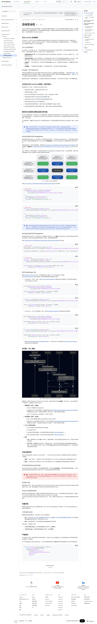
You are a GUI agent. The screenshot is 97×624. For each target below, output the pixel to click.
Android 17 (60, 597)
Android (21, 597)
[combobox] (62, 1)
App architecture (7, 6)
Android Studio (87, 1)
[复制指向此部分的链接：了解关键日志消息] (34, 512)
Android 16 (60, 599)
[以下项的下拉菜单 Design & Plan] (31, 1)
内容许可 (32, 572)
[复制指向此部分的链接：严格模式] (29, 535)
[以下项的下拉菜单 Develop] (40, 1)
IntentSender (63, 127)
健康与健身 (34, 601)
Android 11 (60, 609)
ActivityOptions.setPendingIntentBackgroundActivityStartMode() (59, 145)
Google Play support (88, 601)
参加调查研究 (87, 603)
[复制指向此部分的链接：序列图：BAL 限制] (36, 348)
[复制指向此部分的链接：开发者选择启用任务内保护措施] (42, 465)
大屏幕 (46, 597)
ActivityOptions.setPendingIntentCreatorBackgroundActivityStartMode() (41, 240)
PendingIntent (44, 128)
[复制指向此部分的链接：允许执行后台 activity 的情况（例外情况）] (53, 84)
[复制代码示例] (77, 187)
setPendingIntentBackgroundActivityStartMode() (65, 421)
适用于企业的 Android (24, 599)
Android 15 (60, 601)
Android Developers (26, 19)
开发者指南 (73, 599)
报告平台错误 (87, 597)
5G (33, 607)
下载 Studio (73, 603)
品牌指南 (30, 620)
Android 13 (60, 605)
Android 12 (60, 607)
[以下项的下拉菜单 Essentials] (20, 1)
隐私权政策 (34, 605)
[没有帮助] (77, 20)
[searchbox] (9, 11)
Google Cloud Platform (57, 615)
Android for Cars (48, 603)
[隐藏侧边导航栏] (16, 621)
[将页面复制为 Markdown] (41, 25)
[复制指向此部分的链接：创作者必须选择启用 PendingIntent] (44, 233)
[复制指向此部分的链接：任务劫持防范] (33, 452)
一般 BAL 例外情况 (58, 432)
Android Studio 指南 (75, 597)
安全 (20, 601)
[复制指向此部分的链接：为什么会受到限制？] (35, 47)
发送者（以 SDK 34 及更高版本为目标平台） (40, 517)
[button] (8, 20)
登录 (94, 1)
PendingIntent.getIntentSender (33, 128)
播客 (20, 609)
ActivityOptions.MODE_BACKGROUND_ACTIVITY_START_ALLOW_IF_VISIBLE (51, 146)
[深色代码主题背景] (76, 187)
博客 (20, 607)
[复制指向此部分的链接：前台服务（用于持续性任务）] (40, 70)
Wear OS (47, 599)
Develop (37, 1)
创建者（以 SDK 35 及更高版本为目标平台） (62, 517)
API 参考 (72, 601)
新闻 (20, 605)
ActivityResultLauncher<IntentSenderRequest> (38, 341)
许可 (26, 620)
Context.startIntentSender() (48, 279)
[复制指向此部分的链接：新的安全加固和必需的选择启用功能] (48, 112)
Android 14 (60, 603)
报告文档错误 (87, 599)
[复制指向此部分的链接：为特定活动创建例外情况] (38, 491)
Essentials (16, 1)
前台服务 (73, 73)
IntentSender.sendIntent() (53, 311)
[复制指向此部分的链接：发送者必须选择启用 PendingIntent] (44, 136)
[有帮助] (75, 20)
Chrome (42, 615)
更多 (45, 1)
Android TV (47, 605)
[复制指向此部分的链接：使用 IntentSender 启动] (37, 272)
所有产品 (67, 615)
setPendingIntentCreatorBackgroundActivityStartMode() (64, 410)
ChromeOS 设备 (48, 601)
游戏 (33, 597)
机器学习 (34, 599)
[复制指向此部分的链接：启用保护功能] (31, 482)
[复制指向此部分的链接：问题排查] (29, 504)
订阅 (82, 620)
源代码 (20, 603)
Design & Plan (27, 1)
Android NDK (74, 605)
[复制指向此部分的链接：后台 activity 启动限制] (39, 37)
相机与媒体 (34, 603)
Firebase (48, 615)
